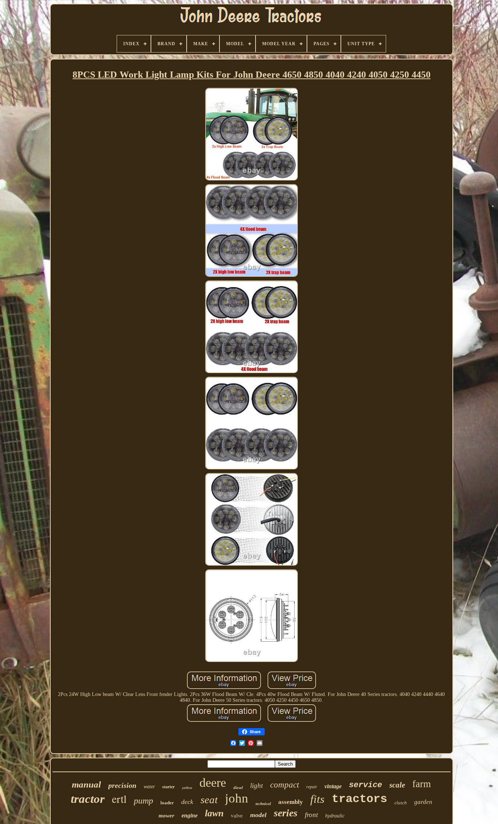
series (285, 813)
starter (168, 786)
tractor (88, 798)
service (365, 785)
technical (263, 803)
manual (86, 784)
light (256, 785)
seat (209, 799)
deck (187, 801)
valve (237, 815)
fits (317, 799)
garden (423, 801)
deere (212, 782)
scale (397, 785)
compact (284, 784)
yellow (187, 788)
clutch (400, 802)
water (149, 786)
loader (167, 802)
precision (122, 785)
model (258, 815)
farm (421, 783)
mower (166, 816)
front (311, 815)
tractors (359, 799)
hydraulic (335, 816)
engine (190, 815)
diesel (238, 787)
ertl (119, 798)
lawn (214, 813)
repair (311, 786)
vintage (333, 786)
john (236, 798)
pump (143, 800)
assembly (290, 801)
